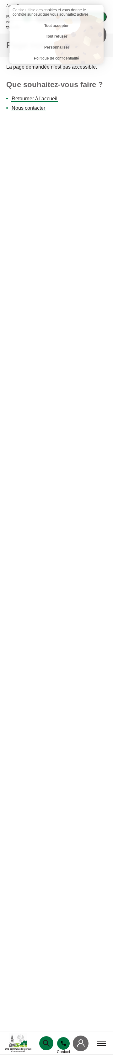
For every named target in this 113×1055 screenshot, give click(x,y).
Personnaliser (56, 47)
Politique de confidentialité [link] (56, 58)
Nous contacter (28, 108)
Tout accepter (56, 26)
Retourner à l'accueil (34, 98)
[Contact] (63, 1043)
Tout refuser (56, 36)
